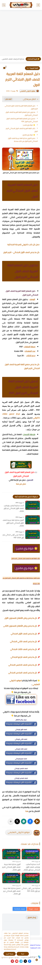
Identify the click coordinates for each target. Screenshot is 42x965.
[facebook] (29, 961)
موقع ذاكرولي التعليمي (27, 91)
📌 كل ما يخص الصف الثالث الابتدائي (25, 649)
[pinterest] (12, 961)
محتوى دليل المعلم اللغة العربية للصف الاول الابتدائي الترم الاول (22, 114)
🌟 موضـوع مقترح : (28, 134)
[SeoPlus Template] (39, 956)
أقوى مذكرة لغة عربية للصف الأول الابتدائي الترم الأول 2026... (13, 523)
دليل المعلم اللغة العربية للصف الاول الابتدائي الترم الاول (21, 107)
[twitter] (25, 961)
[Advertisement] (21, 33)
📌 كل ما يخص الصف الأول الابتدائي (25, 633)
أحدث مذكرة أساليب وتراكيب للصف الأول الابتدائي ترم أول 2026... (14, 508)
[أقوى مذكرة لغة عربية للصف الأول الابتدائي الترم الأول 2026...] (32, 519)
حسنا (22, 954)
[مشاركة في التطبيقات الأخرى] (10, 821)
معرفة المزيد (9, 954)
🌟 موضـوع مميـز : (28, 125)
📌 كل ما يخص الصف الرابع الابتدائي (25, 657)
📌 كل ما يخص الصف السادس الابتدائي (24, 672)
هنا (26, 811)
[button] (30, 821)
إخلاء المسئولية (35, 947)
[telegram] (21, 961)
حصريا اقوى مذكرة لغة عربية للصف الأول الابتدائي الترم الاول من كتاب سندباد (23, 140)
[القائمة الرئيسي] (38, 5)
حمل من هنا (21, 484)
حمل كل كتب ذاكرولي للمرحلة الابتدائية (23, 244)
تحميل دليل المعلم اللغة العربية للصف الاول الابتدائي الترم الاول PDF (22, 120)
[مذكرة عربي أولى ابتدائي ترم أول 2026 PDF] (32, 534)
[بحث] (3, 5)
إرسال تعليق (32, 917)
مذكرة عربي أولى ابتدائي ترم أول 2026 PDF (13, 536)
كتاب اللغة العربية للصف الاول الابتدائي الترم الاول (22, 130)
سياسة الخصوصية (34, 945)
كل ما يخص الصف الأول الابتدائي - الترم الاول (21, 252)
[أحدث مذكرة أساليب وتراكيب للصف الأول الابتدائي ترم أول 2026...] (32, 505)
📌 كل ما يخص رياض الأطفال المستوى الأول (22, 618)
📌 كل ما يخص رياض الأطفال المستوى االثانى (21, 626)
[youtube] (16, 961)
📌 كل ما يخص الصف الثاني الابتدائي (25, 641)
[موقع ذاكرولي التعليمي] (21, 5)
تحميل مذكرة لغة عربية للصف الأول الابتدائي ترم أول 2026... (11, 891)
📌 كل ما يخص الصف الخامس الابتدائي (24, 665)
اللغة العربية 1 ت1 (32, 68)
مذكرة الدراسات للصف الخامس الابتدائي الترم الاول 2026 (12, 59)
